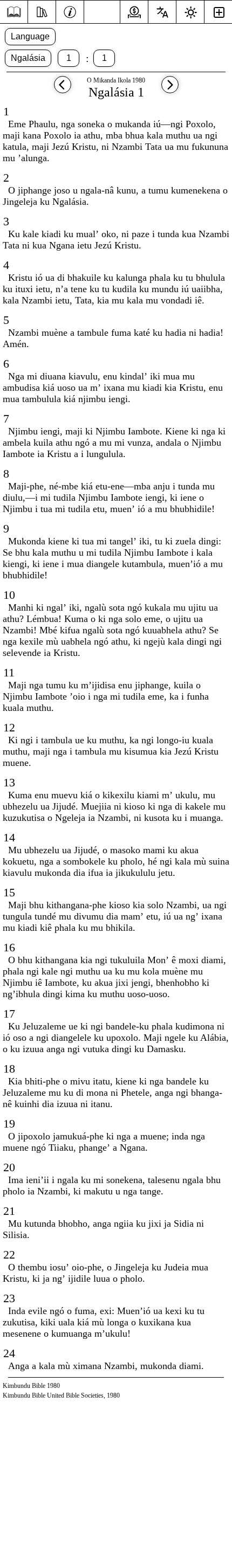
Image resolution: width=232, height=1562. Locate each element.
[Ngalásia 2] (170, 89)
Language (30, 36)
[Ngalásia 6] (62, 89)
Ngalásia (28, 58)
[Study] (42, 11)
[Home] (14, 12)
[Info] (70, 11)
